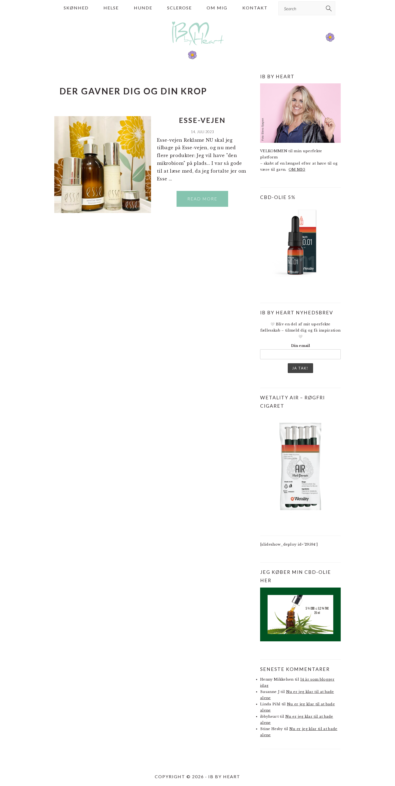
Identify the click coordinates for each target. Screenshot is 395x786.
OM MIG (297, 170)
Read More (202, 198)
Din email (300, 346)
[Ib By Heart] (197, 48)
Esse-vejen (202, 120)
